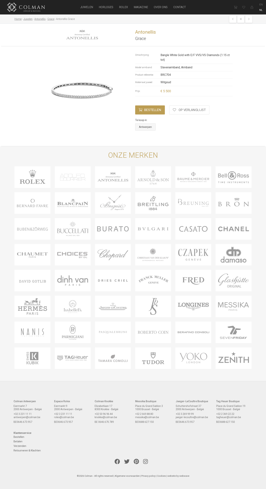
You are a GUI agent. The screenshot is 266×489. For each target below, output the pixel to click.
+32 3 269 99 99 (185, 414)
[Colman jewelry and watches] (26, 8)
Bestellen (152, 110)
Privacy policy (148, 476)
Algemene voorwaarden (127, 476)
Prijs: (137, 91)
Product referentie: (144, 74)
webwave (184, 476)
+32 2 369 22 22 (225, 414)
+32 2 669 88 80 (144, 414)
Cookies (161, 476)
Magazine (141, 7)
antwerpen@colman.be (27, 417)
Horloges (106, 7)
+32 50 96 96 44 (104, 414)
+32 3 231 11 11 (23, 414)
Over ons (161, 7)
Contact (179, 7)
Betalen (18, 441)
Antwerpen (145, 127)
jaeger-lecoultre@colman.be (192, 417)
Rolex (123, 7)
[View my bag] (235, 7)
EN (261, 4)
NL (261, 9)
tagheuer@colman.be (228, 417)
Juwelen (86, 7)
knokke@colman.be (106, 417)
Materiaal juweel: (144, 82)
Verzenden (20, 446)
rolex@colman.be (64, 417)
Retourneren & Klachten (27, 450)
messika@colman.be (147, 417)
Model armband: (143, 67)
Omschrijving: (142, 55)
